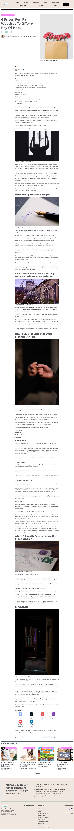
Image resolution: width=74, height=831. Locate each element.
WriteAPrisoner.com (32, 504)
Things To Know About (8, 15)
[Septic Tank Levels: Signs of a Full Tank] (46, 754)
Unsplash (55, 60)
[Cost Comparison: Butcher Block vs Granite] (65, 754)
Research (17, 164)
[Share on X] (25, 36)
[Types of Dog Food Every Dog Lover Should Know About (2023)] (28, 754)
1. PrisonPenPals (19, 90)
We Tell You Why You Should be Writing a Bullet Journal (8, 764)
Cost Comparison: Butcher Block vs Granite (62, 764)
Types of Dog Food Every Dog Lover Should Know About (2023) (28, 764)
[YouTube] (71, 808)
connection (28, 730)
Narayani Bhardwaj (6, 768)
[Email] (55, 737)
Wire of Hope (18, 465)
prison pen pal (53, 591)
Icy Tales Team (24, 768)
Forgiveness (19, 103)
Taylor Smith (20, 406)
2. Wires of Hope (19, 92)
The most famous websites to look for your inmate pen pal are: (30, 87)
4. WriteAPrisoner (19, 96)
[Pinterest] (42, 716)
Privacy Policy (18, 828)
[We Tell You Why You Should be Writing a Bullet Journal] (9, 754)
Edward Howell (49, 60)
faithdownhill (10, 35)
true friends (54, 495)
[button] (29, 819)
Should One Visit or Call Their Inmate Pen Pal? (26, 101)
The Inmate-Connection (21, 483)
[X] (31, 716)
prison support (49, 730)
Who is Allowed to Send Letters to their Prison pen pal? (30, 99)
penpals (36, 730)
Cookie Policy (13, 828)
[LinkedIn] (31, 723)
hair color (29, 450)
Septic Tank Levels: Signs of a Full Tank (44, 763)
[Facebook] (20, 716)
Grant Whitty (20, 676)
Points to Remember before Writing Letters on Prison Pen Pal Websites (33, 83)
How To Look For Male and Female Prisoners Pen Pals (29, 85)
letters (32, 730)
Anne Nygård (20, 571)
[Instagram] (53, 716)
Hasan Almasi (21, 161)
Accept (15, 825)
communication (22, 730)
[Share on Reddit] (28, 36)
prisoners (25, 732)
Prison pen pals (19, 443)
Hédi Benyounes (21, 304)
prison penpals (42, 730)
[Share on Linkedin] (26, 36)
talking (29, 732)
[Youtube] (20, 723)
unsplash (26, 304)
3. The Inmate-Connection (21, 94)
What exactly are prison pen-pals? (24, 80)
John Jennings (20, 227)
